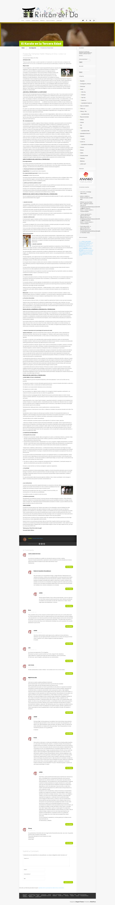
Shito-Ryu (83, 92)
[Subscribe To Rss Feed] (90, 20)
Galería (81, 152)
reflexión (83, 252)
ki (88, 250)
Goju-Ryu (83, 97)
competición (82, 243)
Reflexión (82, 136)
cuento (87, 243)
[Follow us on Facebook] (86, 20)
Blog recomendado (84, 116)
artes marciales (86, 241)
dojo (86, 244)
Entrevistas (82, 86)
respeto (87, 252)
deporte (83, 244)
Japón (81, 248)
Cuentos (83, 139)
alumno (80, 241)
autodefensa (81, 242)
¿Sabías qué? (83, 163)
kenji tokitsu (86, 250)
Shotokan (83, 94)
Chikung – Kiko (83, 111)
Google (39, 544)
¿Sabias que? (59, 20)
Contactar (28, 20)
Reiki (81, 128)
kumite (92, 250)
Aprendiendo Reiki (85, 130)
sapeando (84, 253)
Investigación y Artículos (85, 83)
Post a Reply (69, 566)
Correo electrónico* (83, 59)
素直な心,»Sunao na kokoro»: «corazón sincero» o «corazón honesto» (86, 210)
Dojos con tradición (50, 20)
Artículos (82, 147)
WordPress (93, 901)
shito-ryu (89, 253)
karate (85, 248)
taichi (85, 254)
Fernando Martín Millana (41, 54)
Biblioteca (42, 20)
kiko (89, 250)
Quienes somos (35, 20)
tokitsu (91, 254)
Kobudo (82, 122)
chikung (88, 242)
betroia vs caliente (84, 196)
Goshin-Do (82, 141)
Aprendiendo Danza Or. (85, 133)
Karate (81, 89)
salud (91, 252)
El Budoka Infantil (84, 155)
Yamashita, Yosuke (85, 232)
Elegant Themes (80, 901)
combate (91, 242)
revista (89, 252)
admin (40, 592)
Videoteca (82, 158)
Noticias (82, 119)
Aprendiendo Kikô (85, 114)
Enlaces (82, 150)
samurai (80, 253)
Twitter (44, 544)
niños (88, 251)
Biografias (82, 81)
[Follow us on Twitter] (83, 20)
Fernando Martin (82, 247)
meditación (85, 251)
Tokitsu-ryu (82, 108)
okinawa (91, 251)
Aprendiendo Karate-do (86, 103)
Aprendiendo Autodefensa (87, 144)
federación (88, 245)
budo (85, 242)
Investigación (32, 47)
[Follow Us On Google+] (94, 20)
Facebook (42, 544)
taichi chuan (88, 254)
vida (79, 255)
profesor (80, 252)
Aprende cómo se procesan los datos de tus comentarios (51, 887)
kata (82, 250)
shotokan (81, 254)
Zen (81, 125)
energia (84, 245)
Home (22, 20)
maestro (81, 251)
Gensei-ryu (83, 100)
